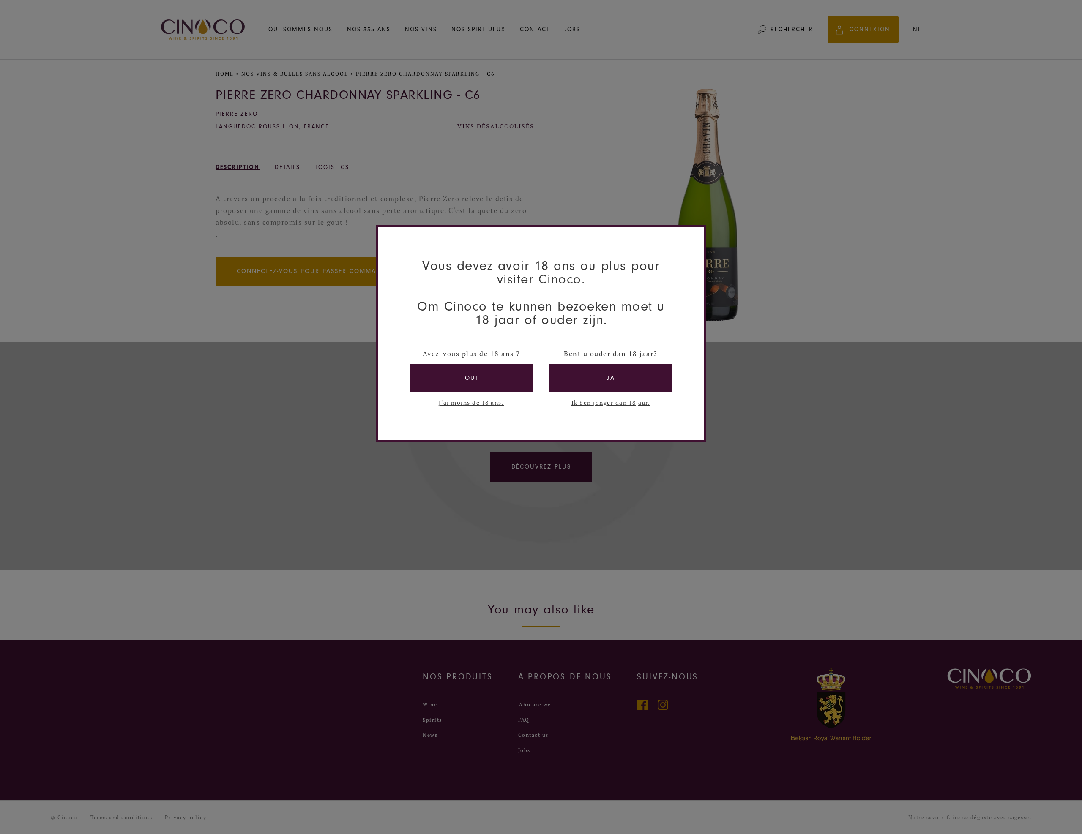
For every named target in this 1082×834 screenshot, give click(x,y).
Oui (471, 378)
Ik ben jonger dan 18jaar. (610, 402)
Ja (611, 378)
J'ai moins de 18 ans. (471, 402)
